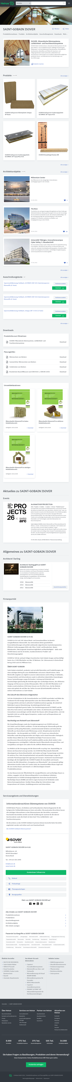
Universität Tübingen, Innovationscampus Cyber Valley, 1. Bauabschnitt (47, 241)
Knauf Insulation (9, 969)
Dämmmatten (21, 939)
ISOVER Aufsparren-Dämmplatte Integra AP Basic (18, 113)
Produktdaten (10, 918)
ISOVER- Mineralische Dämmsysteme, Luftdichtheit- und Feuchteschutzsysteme (47, 42)
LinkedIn (56, 1023)
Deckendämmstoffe (10, 942)
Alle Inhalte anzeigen (13, 926)
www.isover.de (10, 866)
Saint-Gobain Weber (10, 964)
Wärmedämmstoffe (33, 936)
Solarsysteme (54, 973)
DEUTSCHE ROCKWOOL (11, 962)
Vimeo (56, 1025)
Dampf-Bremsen (52, 939)
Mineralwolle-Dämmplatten (12, 936)
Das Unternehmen (6, 1014)
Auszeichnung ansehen (60, 587)
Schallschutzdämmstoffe (58, 944)
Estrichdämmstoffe (35, 944)
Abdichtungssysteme (57, 962)
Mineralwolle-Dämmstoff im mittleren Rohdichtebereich (51, 422)
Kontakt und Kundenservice (9, 1016)
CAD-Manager (23, 1022)
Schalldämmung (9, 947)
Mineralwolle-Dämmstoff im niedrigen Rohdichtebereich (18, 468)
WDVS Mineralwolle (33, 982)
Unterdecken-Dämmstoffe (44, 947)
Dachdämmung (35, 939)
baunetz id (39, 1020)
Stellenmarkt (22, 1024)
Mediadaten (5, 1020)
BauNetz (39, 1018)
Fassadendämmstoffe (11, 939)
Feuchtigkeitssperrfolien (24, 944)
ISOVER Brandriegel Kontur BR (49, 155)
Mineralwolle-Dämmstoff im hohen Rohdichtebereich (17, 422)
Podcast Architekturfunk (60, 1029)
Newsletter (22, 1016)
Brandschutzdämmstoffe (11, 944)
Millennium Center (38, 178)
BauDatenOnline (41, 1016)
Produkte (22, 34)
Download (58, 288)
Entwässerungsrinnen (57, 967)
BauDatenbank (41, 1014)
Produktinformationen (13, 915)
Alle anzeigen (64, 76)
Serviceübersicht (23, 1014)
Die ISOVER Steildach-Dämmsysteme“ (18, 829)
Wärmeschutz (18, 947)
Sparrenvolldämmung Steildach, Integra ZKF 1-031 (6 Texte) (23, 311)
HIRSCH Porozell (9, 967)
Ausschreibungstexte (12, 920)
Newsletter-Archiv (6, 1023)
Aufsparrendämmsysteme (41, 942)
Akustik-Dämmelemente (58, 964)
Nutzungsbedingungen (29, 1078)
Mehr (64, 34)
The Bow (34, 209)
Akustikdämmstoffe (29, 942)
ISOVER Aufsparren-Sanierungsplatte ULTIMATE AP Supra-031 (51, 113)
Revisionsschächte (56, 971)
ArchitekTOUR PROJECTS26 (42, 504)
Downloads (58, 34)
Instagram (57, 1018)
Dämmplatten (20, 942)
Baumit (6, 976)
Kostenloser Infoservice (36, 872)
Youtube (56, 1027)
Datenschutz (39, 1078)
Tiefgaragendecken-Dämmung (58, 936)
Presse (3, 1018)
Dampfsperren (44, 939)
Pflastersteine (54, 969)
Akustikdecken (52, 942)
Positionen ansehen (60, 283)
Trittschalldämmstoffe (47, 944)
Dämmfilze (28, 939)
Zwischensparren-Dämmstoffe (30, 947)
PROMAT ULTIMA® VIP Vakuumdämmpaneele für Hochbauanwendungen (35, 992)
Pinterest (56, 1020)
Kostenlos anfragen (36, 1064)
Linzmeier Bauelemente (11, 978)
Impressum (46, 1078)
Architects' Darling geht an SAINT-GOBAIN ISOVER (33, 566)
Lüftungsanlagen (23, 936)
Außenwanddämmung (44, 936)
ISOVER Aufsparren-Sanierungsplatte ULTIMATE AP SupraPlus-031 (17, 156)
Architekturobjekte (12, 923)
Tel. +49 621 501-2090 (13, 860)
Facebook (56, 1016)
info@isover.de (10, 864)
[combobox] (48, 3)
